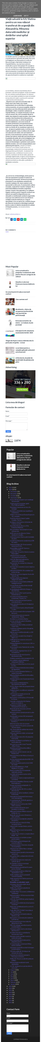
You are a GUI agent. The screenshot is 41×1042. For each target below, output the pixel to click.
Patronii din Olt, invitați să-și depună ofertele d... (21, 564)
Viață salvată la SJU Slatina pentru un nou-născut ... (21, 879)
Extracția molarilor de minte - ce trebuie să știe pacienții (24, 323)
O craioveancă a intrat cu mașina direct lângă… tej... (22, 834)
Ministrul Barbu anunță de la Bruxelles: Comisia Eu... (22, 676)
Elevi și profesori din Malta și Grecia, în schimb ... (22, 756)
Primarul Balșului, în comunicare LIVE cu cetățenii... (22, 644)
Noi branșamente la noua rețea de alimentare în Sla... (20, 922)
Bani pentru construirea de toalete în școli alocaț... (21, 918)
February (13, 982)
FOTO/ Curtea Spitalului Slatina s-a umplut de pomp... (21, 672)
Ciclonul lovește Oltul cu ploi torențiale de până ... (22, 537)
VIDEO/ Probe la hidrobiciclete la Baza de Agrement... (22, 668)
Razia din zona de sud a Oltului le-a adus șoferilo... (20, 816)
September (14, 498)
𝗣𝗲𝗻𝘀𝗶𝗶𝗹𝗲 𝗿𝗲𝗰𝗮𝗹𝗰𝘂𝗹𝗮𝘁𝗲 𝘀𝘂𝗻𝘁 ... (20, 882)
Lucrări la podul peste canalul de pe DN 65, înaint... (22, 541)
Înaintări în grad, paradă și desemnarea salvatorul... (22, 853)
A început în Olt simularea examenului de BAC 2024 (25, 332)
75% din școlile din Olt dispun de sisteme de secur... (20, 952)
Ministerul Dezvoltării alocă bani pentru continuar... (22, 903)
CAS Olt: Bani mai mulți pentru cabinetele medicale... (19, 560)
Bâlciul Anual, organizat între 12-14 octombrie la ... (21, 651)
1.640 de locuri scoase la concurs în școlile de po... (21, 640)
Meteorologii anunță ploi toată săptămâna (19, 963)
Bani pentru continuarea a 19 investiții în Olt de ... (21, 698)
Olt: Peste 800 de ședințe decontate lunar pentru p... (21, 730)
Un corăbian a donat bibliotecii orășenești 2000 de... (19, 661)
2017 (10, 998)
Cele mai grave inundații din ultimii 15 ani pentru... (21, 819)
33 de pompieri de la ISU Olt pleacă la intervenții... (21, 737)
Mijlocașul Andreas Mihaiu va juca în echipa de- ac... (21, 812)
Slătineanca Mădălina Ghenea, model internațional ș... (21, 782)
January (13, 984)
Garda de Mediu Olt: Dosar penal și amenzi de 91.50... (21, 545)
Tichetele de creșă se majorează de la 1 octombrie (22, 778)
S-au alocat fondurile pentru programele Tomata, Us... (18, 597)
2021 (10, 990)
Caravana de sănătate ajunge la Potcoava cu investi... (20, 956)
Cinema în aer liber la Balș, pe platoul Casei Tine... (21, 625)
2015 (10, 1002)
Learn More (17, 16)
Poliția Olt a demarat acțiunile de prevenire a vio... (20, 888)
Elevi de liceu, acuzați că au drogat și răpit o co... (21, 636)
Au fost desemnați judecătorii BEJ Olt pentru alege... (21, 760)
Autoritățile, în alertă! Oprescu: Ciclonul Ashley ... (20, 549)
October (13, 495)
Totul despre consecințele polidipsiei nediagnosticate (21, 582)
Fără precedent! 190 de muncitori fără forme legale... (22, 896)
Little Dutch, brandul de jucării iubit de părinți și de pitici (25, 360)
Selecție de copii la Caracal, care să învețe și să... (20, 752)
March (12, 980)
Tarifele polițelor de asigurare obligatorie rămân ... (19, 578)
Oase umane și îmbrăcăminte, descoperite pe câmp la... (19, 683)
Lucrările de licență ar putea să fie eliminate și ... (20, 775)
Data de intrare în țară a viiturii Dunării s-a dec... (21, 608)
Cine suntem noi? (22, 299)
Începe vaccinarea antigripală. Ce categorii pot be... (20, 786)
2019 (10, 994)
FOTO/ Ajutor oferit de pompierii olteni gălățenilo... (22, 687)
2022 (10, 988)
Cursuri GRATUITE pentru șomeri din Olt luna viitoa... (21, 726)
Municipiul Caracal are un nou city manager (20, 508)
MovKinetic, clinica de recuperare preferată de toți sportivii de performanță (24, 312)
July (11, 972)
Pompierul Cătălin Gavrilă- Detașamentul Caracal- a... (19, 706)
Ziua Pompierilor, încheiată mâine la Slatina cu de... (21, 915)
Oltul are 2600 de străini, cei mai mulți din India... (21, 734)
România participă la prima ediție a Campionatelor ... (20, 749)
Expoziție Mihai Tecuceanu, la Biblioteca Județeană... (22, 892)
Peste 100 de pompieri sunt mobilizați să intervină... (21, 500)
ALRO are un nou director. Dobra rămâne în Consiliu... (20, 534)
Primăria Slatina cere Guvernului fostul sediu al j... (22, 679)
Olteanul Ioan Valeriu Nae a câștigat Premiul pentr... (21, 849)
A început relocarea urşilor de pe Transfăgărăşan (20, 885)
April (12, 978)
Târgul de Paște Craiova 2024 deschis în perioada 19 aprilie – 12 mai (20, 342)
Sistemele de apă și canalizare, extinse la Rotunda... (22, 793)
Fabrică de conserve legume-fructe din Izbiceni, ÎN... (22, 575)
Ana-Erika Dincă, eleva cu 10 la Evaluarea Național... (19, 526)
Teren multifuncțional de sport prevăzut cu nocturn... (19, 808)
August (12, 970)
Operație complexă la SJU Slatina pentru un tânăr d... (20, 702)
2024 (10, 489)
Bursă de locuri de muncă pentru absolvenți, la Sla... (20, 655)
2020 (10, 992)
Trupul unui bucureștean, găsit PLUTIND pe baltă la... (19, 504)
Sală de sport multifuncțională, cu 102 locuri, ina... (21, 633)
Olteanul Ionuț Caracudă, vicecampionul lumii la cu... (18, 556)
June (12, 974)
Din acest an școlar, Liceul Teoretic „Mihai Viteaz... (20, 745)
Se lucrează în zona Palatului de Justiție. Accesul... (22, 648)
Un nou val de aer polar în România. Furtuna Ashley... (20, 622)
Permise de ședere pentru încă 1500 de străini (21, 763)
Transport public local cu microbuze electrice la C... (21, 929)
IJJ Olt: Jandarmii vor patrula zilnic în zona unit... (21, 967)
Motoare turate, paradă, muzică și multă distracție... (20, 937)
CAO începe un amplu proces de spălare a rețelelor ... (20, 694)
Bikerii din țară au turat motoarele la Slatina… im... (21, 830)
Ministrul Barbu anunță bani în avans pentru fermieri (21, 868)
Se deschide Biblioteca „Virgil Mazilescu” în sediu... (19, 767)
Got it (26, 16)
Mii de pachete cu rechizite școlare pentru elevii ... (20, 838)
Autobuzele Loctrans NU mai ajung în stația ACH (21, 717)
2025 (10, 487)
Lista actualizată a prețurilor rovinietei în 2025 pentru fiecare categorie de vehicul (25, 273)
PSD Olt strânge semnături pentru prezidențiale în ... (21, 926)
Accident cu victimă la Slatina (19, 619)
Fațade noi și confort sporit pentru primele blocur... (20, 593)
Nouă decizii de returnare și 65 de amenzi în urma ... (20, 709)
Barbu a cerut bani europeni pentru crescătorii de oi (21, 601)
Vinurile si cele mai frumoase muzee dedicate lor (25, 284)
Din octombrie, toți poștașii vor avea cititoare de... (21, 530)
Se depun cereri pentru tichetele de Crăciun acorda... (21, 523)
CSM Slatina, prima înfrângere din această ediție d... (20, 842)
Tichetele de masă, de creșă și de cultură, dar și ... (20, 860)
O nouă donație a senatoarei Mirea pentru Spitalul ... (20, 944)
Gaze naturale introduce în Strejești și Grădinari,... (21, 605)
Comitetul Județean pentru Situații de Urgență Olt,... (21, 629)
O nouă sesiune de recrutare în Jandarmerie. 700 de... (19, 616)
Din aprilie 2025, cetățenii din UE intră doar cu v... (21, 857)
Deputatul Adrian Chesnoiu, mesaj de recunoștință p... (21, 845)
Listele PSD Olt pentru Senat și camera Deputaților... (22, 552)
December (13, 491)
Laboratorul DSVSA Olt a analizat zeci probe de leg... (21, 571)
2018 (10, 996)
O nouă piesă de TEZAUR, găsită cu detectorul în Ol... (21, 801)
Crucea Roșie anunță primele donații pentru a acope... (21, 586)
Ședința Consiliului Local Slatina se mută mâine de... (20, 741)
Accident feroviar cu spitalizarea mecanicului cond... (20, 933)
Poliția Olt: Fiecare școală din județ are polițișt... (21, 959)
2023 (10, 986)
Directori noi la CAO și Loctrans (20, 723)
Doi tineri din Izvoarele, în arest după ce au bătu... (22, 567)
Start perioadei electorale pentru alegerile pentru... (20, 941)
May (11, 976)
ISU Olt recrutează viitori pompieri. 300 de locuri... (22, 612)
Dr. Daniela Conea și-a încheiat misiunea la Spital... (19, 864)
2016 (10, 1000)
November (13, 493)
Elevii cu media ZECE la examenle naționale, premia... (20, 771)
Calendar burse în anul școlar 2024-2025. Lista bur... (21, 804)
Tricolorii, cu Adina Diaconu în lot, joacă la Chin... (22, 665)
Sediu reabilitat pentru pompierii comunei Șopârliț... (20, 875)
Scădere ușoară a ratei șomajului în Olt (22, 658)
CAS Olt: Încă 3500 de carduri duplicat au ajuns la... (22, 900)
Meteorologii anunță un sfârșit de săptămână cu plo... (20, 872)
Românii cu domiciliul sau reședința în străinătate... (21, 511)
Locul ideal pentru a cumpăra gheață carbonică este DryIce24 (25, 350)
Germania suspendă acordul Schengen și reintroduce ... (22, 948)
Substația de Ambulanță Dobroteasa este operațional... (21, 797)
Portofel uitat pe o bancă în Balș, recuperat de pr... (20, 823)
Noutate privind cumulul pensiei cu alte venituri (22, 713)
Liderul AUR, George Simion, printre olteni (21, 827)
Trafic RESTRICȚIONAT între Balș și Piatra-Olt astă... (21, 911)
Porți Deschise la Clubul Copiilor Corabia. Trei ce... (20, 519)
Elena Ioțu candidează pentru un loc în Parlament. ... (21, 907)
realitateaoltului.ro (14, 214)
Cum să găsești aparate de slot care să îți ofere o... (22, 720)
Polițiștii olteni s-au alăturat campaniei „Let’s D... (22, 691)
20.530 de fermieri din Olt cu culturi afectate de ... (21, 789)
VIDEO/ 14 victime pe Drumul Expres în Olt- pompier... (22, 515)
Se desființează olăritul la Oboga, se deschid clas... (21, 590)
